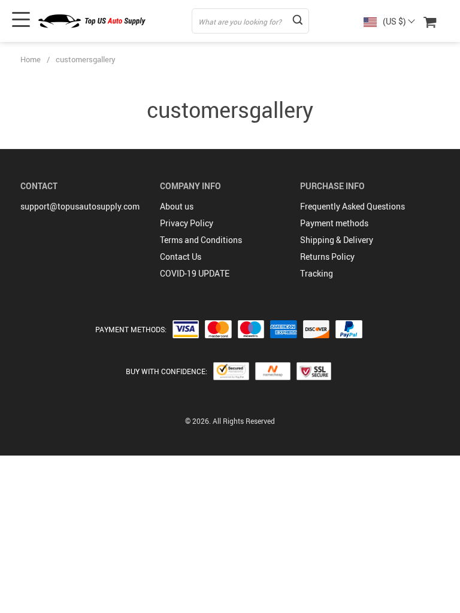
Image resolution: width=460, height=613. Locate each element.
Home (30, 59)
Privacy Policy (186, 223)
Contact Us (180, 256)
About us (176, 206)
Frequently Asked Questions (352, 206)
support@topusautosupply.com (80, 206)
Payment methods (334, 223)
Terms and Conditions (201, 239)
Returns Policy (327, 256)
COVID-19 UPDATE (194, 273)
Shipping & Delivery (336, 239)
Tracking (316, 273)
